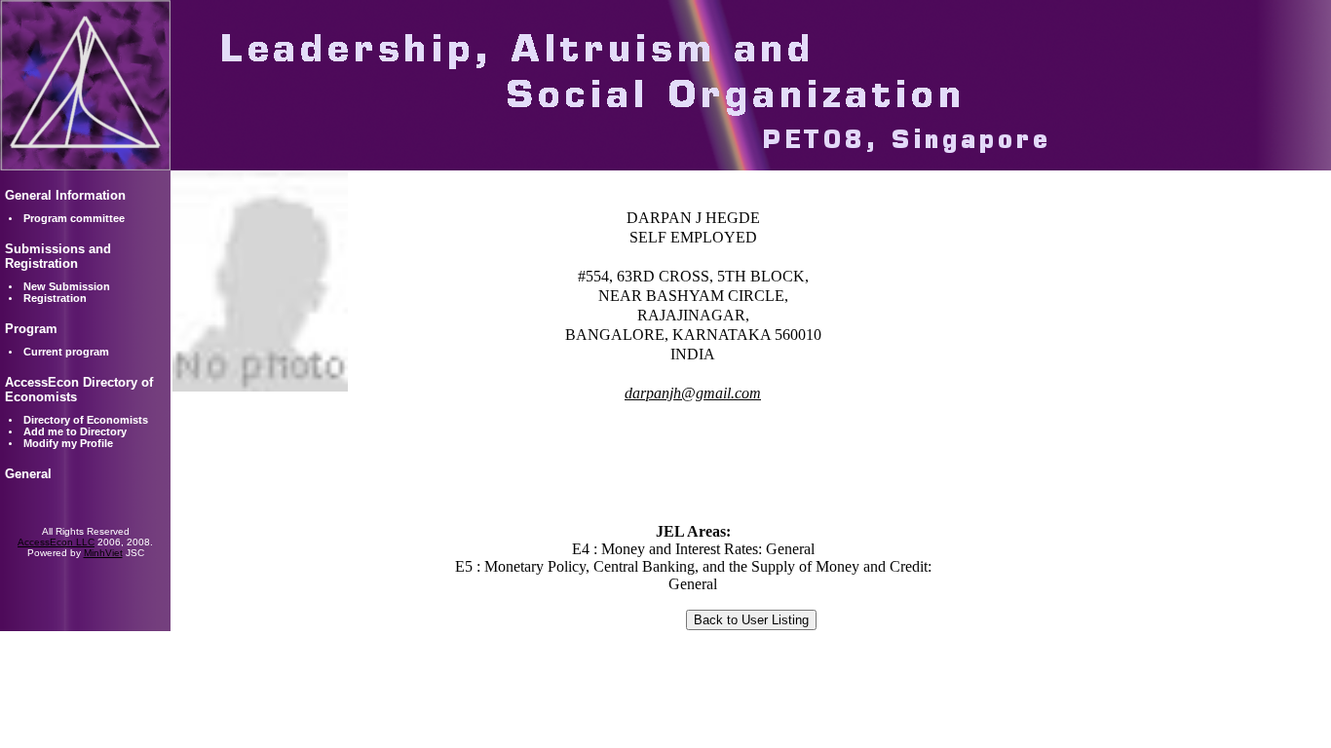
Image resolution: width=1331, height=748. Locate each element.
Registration (55, 298)
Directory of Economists (85, 420)
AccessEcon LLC (56, 542)
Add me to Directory (75, 431)
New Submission (66, 286)
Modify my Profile (68, 443)
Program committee (74, 218)
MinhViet (103, 552)
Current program (66, 351)
